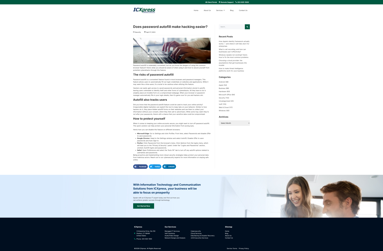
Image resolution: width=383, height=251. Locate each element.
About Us (207, 10)
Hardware (222, 91)
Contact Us (243, 10)
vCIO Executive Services (199, 238)
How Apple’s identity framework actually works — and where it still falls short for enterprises (234, 43)
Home (196, 10)
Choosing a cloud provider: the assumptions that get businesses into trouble (233, 62)
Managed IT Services (172, 231)
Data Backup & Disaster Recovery (202, 236)
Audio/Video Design (172, 236)
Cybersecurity (196, 231)
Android (222, 82)
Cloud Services (196, 233)
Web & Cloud (224, 107)
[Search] (247, 26)
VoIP (220, 104)
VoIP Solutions (170, 233)
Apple (221, 85)
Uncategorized (224, 101)
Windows (222, 111)
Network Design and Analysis (175, 238)
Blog (231, 10)
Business (222, 88)
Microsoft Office (225, 95)
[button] (140, 166)
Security (138, 32)
